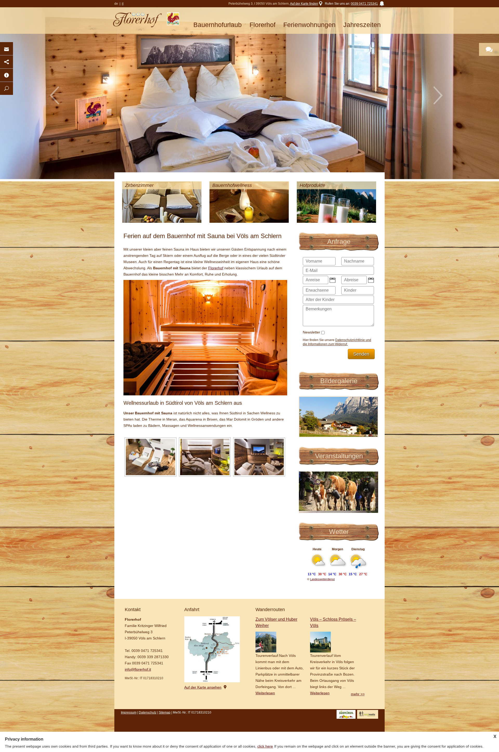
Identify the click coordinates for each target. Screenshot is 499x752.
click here (265, 746)
